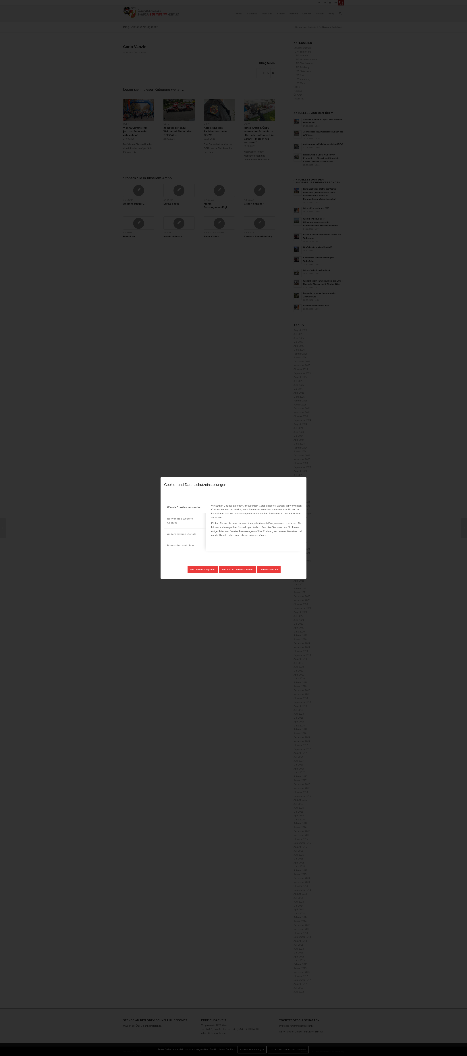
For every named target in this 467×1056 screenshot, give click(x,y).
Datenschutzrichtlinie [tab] (180, 545)
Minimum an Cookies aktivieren (237, 569)
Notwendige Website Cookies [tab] (180, 520)
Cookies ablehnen (269, 569)
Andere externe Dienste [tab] (181, 533)
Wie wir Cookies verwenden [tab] (184, 507)
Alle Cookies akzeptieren (202, 569)
